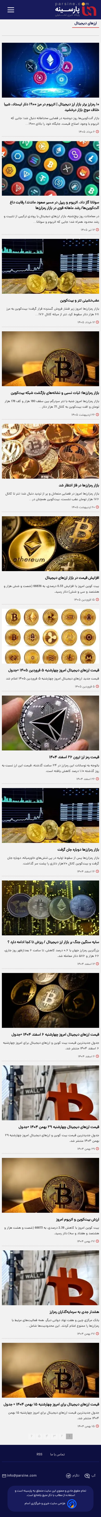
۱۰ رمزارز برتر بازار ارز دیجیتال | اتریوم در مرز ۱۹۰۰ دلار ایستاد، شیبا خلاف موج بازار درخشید (51, 107)
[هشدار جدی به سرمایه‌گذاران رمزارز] (50, 1277)
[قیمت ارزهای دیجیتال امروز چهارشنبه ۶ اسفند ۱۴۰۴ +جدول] (50, 1000)
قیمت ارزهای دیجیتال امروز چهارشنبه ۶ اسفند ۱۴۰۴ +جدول (55, 1035)
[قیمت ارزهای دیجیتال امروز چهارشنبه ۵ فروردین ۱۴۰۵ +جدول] (50, 636)
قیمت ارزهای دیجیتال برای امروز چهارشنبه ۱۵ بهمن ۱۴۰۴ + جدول (51, 1404)
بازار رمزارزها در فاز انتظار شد (79, 485)
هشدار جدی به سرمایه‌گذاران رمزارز (74, 1312)
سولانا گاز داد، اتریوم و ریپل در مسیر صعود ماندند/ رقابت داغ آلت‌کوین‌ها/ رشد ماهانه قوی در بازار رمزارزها (54, 205)
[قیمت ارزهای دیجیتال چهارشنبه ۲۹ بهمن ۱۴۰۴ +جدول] (50, 1092)
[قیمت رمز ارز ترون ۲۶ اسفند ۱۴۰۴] (50, 723)
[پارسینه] (73, 10)
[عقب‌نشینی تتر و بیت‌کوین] (50, 266)
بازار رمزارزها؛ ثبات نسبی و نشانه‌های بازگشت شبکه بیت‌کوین (55, 393)
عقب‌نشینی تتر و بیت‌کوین (79, 301)
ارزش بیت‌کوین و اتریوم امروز (77, 1220)
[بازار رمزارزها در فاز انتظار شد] (50, 451)
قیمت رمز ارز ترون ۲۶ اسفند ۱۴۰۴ (74, 757)
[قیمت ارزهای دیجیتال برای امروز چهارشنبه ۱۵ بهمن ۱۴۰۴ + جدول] (50, 1370)
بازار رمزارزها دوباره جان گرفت (78, 850)
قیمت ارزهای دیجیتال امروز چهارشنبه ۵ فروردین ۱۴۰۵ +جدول (53, 670)
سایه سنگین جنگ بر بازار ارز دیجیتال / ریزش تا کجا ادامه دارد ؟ (53, 942)
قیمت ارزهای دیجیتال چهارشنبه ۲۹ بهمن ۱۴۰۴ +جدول (59, 1127)
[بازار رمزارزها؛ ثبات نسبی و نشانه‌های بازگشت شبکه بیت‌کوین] (50, 358)
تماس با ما (57, 1454)
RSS (39, 1454)
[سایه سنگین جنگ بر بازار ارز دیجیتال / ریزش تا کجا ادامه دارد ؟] (50, 907)
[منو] (10, 10)
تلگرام (76, 1476)
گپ (93, 1476)
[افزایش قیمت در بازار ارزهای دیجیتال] (50, 543)
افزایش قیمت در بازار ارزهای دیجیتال (72, 578)
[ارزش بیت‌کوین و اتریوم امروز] (50, 1185)
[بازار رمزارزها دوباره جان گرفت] (50, 815)
